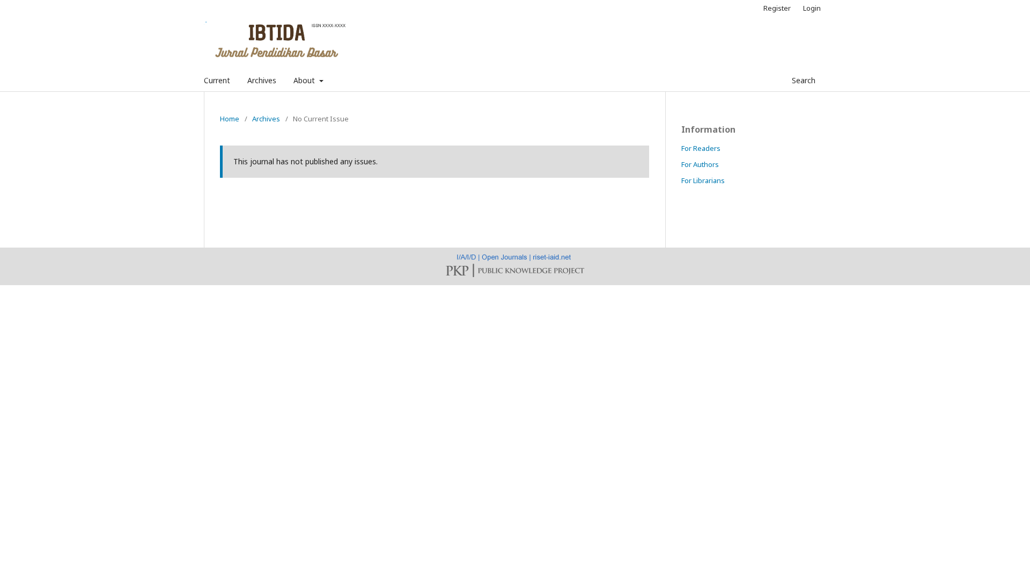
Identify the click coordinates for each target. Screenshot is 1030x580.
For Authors (700, 164)
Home (229, 119)
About (305, 80)
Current (217, 80)
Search (802, 80)
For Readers (700, 148)
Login (812, 8)
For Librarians (703, 180)
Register (777, 8)
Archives (261, 80)
